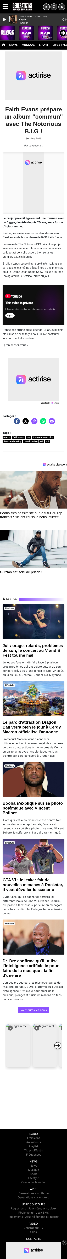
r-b (41, 441)
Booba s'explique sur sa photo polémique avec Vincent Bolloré (33, 808)
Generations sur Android (33, 1197)
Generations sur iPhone (34, 1193)
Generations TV (34, 1227)
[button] (18, 1045)
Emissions (33, 1138)
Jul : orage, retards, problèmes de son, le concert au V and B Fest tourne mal (33, 650)
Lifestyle (33, 1178)
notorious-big (31, 441)
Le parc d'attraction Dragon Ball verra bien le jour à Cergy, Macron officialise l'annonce (32, 727)
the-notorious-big (12, 441)
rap (28, 437)
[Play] (5, 19)
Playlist (33, 1146)
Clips (33, 1232)
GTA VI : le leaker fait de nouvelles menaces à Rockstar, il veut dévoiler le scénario (33, 885)
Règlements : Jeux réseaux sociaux (33, 1208)
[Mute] (64, 19)
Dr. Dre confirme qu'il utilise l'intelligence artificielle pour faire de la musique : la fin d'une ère (31, 968)
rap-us (6, 437)
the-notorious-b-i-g (43, 437)
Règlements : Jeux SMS (33, 1212)
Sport (43, 44)
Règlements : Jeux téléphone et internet (33, 1216)
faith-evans (18, 437)
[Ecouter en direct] (46, 6)
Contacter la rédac (33, 1182)
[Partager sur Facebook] (16, 423)
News (13, 44)
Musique (28, 44)
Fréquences (33, 1154)
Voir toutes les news (33, 1010)
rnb (47, 441)
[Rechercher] (54, 6)
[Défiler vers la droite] (57, 1045)
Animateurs (33, 1142)
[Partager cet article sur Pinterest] (33, 423)
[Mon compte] (61, 6)
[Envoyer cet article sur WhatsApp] (42, 423)
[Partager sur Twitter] (25, 423)
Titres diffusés (33, 1150)
